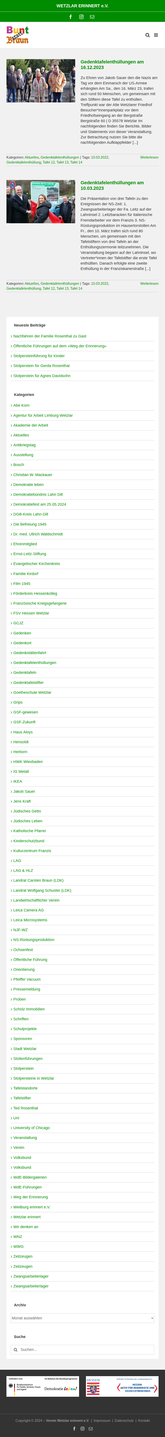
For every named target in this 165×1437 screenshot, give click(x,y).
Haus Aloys (23, 732)
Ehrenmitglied (25, 544)
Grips (18, 702)
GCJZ (18, 623)
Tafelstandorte (25, 1088)
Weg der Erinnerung (30, 1197)
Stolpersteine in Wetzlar (33, 1078)
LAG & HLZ (23, 870)
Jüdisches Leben (27, 821)
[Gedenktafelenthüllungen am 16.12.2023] (40, 80)
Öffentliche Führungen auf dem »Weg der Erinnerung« (60, 346)
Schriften (21, 1019)
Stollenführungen (28, 1058)
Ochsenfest (23, 950)
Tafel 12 (49, 162)
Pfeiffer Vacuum (27, 979)
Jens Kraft (22, 801)
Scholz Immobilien (29, 1009)
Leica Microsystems (30, 920)
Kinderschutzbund (28, 841)
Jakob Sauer (24, 791)
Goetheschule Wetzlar (32, 692)
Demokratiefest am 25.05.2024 (39, 504)
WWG (18, 1246)
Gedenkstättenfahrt (29, 653)
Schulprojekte (25, 1029)
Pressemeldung (26, 989)
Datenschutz (124, 1420)
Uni (16, 1118)
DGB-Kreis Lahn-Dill (30, 514)
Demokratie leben (28, 484)
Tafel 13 (63, 162)
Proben (19, 999)
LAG (17, 861)
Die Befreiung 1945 (29, 524)
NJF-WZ (20, 930)
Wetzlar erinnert (27, 1217)
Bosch (18, 465)
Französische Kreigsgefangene (40, 603)
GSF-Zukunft (24, 722)
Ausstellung (23, 455)
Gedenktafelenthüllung (23, 162)
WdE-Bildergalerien (30, 1177)
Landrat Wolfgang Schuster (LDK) (42, 890)
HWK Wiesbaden (28, 762)
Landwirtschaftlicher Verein (36, 900)
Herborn (20, 752)
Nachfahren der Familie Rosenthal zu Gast (49, 336)
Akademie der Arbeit (30, 425)
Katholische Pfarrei (29, 831)
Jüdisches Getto (27, 811)
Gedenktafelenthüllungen (60, 157)
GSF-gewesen (25, 712)
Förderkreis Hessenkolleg (35, 593)
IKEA (17, 781)
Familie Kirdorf (25, 574)
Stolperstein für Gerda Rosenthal (41, 366)
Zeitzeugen (22, 1256)
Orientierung (24, 969)
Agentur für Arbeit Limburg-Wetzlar (43, 415)
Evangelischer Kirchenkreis (36, 564)
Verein (18, 1147)
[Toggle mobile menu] (156, 35)
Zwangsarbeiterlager (31, 1276)
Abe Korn (21, 405)
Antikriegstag (24, 445)
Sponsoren (22, 1039)
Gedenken (22, 633)
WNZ (17, 1237)
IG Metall (21, 771)
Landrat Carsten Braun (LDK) (38, 880)
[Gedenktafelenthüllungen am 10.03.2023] (40, 201)
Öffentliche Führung (30, 960)
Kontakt (144, 1420)
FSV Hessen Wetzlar (31, 613)
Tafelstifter (22, 1098)
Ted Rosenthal (25, 1108)
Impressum (102, 1420)
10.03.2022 (99, 157)
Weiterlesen (149, 157)
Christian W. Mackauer (32, 475)
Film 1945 (21, 583)
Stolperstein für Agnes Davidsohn (41, 376)
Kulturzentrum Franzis (32, 851)
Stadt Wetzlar (25, 1049)
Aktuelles (32, 157)
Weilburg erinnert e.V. (31, 1207)
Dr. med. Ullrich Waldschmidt (38, 534)
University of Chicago (31, 1128)
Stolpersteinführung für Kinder (39, 356)
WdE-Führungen (27, 1187)
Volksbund (22, 1157)
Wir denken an (25, 1227)
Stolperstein (23, 1068)
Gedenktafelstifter (28, 682)
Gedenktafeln (24, 672)
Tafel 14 (76, 162)
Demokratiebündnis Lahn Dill (38, 494)
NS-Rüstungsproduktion (33, 940)
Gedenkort (22, 643)
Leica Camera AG (28, 910)
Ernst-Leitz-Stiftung (29, 554)
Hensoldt (21, 742)
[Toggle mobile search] (147, 35)
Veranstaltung (25, 1138)
